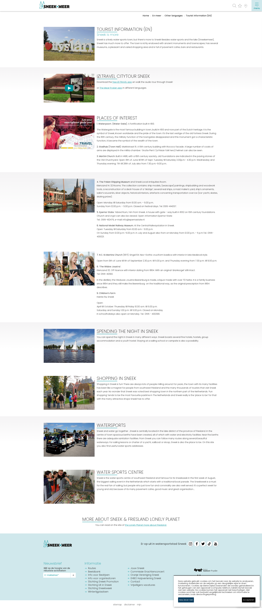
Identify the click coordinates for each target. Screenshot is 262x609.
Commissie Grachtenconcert (147, 571)
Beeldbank (94, 571)
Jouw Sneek (137, 568)
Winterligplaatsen (98, 591)
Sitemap (117, 604)
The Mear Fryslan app (110, 87)
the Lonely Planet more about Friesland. (146, 525)
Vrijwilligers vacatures (143, 585)
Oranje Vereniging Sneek (145, 575)
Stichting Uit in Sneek (100, 585)
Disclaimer (129, 604)
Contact (135, 581)
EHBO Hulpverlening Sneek (146, 578)
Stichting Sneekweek (100, 588)
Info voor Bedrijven (99, 575)
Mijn (139, 604)
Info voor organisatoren (102, 578)
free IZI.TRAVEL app (122, 82)
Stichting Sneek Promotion (103, 581)
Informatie (93, 563)
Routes (92, 568)
